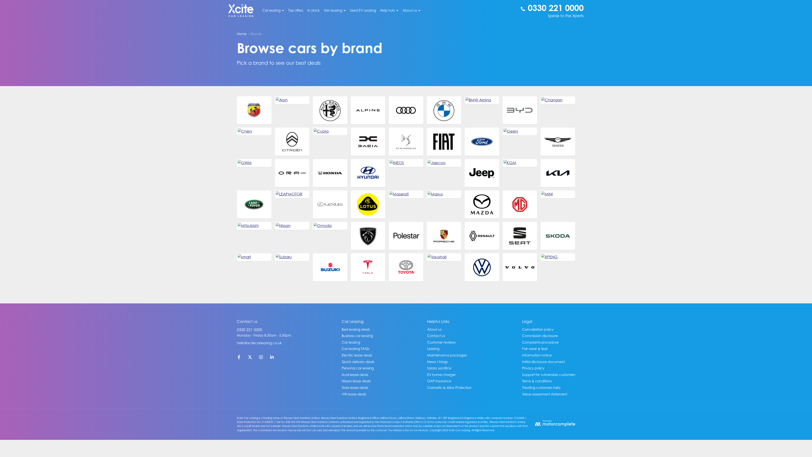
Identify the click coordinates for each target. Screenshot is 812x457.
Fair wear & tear (535, 349)
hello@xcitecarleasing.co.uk (259, 343)
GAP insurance (439, 381)
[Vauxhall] (444, 257)
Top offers (295, 10)
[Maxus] (444, 194)
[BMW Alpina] (482, 100)
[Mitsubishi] (254, 226)
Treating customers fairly (541, 387)
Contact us (436, 336)
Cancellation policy (538, 329)
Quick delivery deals (358, 362)
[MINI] (557, 194)
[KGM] (520, 163)
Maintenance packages (447, 355)
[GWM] (254, 163)
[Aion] (292, 100)
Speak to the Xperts (566, 16)
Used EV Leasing (363, 10)
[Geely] (520, 131)
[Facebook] (238, 358)
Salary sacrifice (439, 368)
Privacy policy (533, 368)
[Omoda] (330, 226)
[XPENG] (557, 257)
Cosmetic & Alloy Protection (449, 387)
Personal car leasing (358, 368)
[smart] (254, 257)
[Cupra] (330, 131)
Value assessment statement (544, 394)
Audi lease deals (355, 375)
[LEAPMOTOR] (292, 194)
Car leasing (351, 342)
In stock (313, 10)
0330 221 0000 (249, 330)
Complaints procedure (540, 342)
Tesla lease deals (355, 387)
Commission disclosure (540, 336)
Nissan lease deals (356, 381)
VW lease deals (354, 394)
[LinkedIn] (271, 358)
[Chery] (254, 131)
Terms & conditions (537, 381)
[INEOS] (406, 163)
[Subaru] (292, 257)
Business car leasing (357, 336)
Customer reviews (441, 342)
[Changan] (557, 100)
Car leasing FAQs (355, 349)
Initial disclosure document (543, 362)
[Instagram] (260, 358)
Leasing (433, 349)
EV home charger (441, 375)
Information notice (537, 355)
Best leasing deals (356, 329)
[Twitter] (249, 358)
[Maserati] (406, 194)
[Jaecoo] (444, 163)
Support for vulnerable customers (548, 375)
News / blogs (437, 362)
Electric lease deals (357, 355)
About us (434, 329)
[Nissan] (292, 226)
